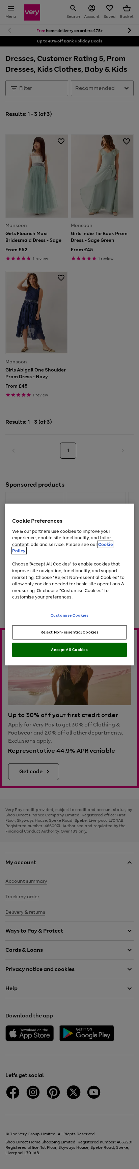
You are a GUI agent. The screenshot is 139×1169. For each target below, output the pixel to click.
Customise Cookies (70, 615)
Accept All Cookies (69, 649)
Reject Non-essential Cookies (69, 632)
